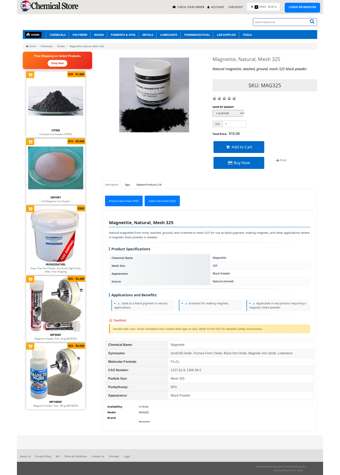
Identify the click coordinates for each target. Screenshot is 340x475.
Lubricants (168, 35)
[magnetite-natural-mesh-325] (154, 96)
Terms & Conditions (75, 456)
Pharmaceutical (196, 35)
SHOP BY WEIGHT (223, 107)
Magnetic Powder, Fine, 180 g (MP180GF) (55, 405)
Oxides (61, 46)
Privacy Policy (43, 456)
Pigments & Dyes (122, 35)
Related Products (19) (149, 184)
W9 (57, 456)
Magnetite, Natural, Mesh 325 (86, 46)
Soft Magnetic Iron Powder (55, 201)
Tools (246, 35)
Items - (265, 6)
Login (127, 456)
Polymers (79, 35)
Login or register (302, 7)
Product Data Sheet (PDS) (124, 201)
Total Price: (226, 133)
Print (282, 160)
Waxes (98, 35)
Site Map (114, 456)
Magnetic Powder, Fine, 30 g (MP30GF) (56, 338)
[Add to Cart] (30, 74)
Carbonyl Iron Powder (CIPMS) (55, 134)
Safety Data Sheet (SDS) (162, 201)
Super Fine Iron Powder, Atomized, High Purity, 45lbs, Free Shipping (55, 270)
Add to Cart (241, 147)
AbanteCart (313, 466)
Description (111, 184)
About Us (25, 456)
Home (35, 35)
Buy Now (241, 162)
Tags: (127, 184)
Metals (147, 35)
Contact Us (97, 456)
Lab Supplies (225, 35)
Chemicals (57, 35)
